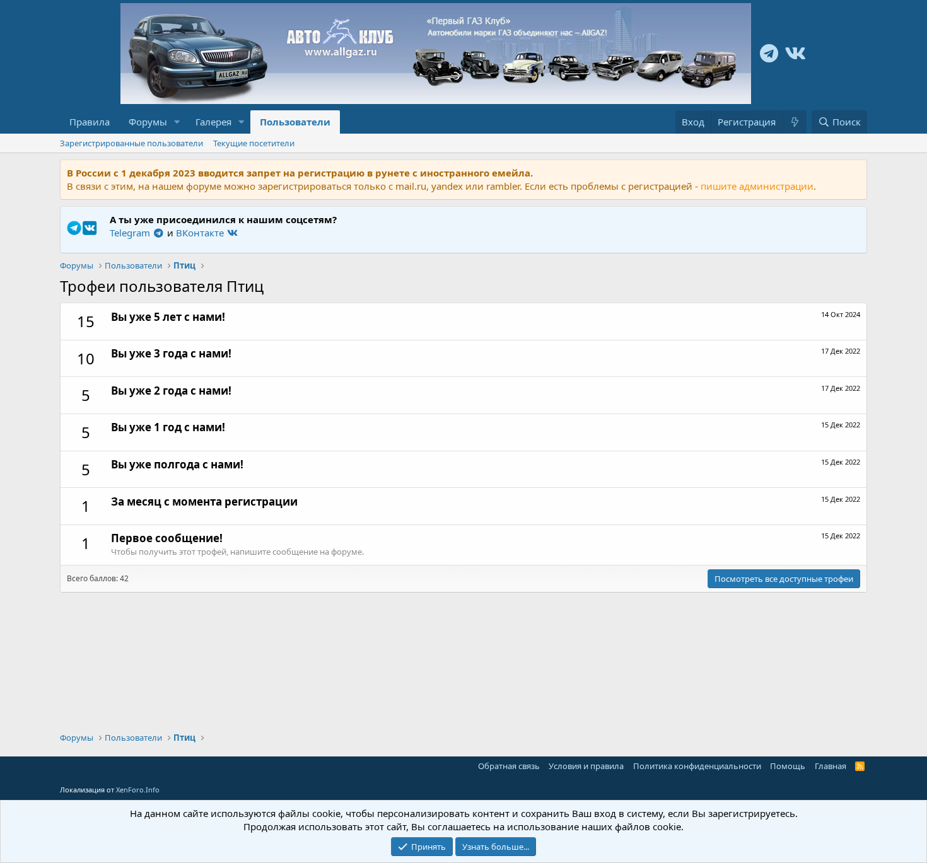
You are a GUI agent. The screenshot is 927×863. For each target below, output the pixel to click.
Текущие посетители (253, 143)
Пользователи (295, 121)
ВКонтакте (201, 232)
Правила (89, 121)
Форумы (148, 121)
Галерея (213, 121)
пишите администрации (757, 186)
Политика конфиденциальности (697, 766)
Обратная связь (509, 766)
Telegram (131, 232)
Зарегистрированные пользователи (131, 143)
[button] (177, 122)
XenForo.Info (138, 789)
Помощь (787, 766)
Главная (830, 766)
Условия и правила (586, 766)
